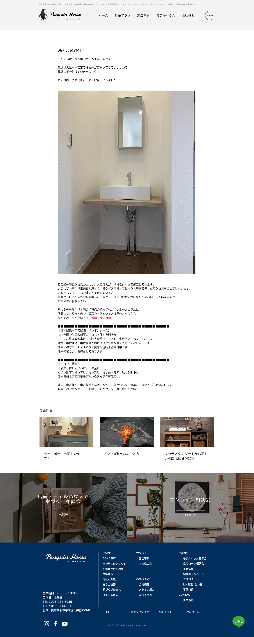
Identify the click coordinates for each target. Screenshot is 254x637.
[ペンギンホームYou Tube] (64, 623)
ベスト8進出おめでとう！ (123, 454)
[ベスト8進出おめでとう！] (127, 432)
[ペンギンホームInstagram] (46, 623)
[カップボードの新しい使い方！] (66, 432)
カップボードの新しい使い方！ (64, 456)
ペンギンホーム (72, 18)
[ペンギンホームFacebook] (55, 623)
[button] (209, 15)
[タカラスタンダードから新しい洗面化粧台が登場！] (187, 432)
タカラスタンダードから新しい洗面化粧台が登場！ (186, 456)
